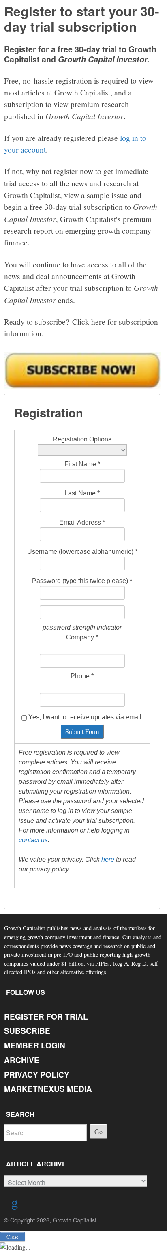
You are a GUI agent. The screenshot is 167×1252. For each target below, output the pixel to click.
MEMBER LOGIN (34, 1045)
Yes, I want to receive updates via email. (85, 717)
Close (12, 1236)
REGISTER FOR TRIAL (46, 1016)
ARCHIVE (21, 1059)
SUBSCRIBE (27, 1030)
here (107, 859)
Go (98, 1131)
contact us (33, 840)
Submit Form (82, 731)
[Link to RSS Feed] (16, 1204)
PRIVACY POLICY (36, 1074)
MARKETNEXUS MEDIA (48, 1088)
